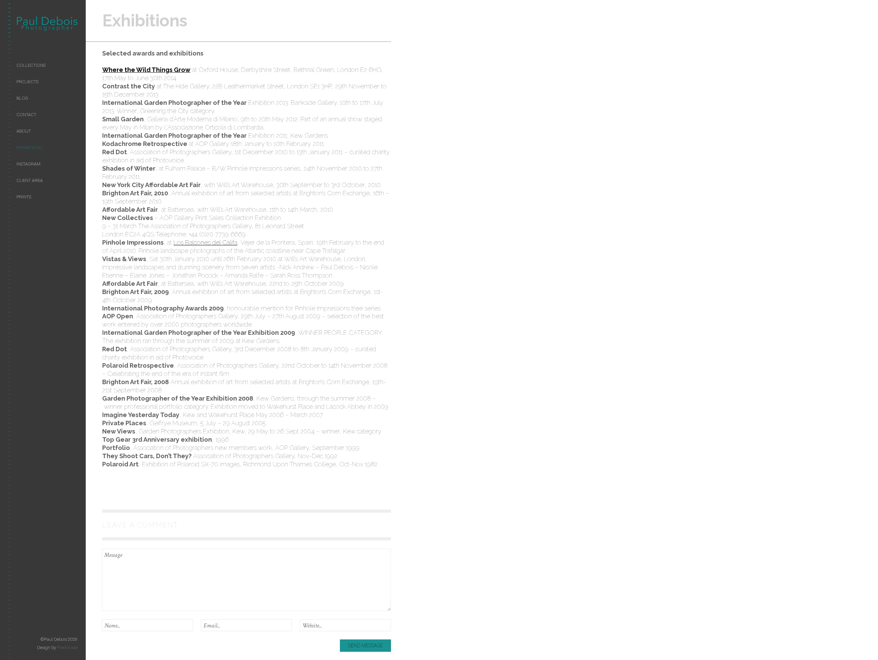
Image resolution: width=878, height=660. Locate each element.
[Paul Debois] (47, 25)
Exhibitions (29, 147)
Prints (23, 196)
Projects (27, 81)
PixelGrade (67, 647)
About (23, 131)
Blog (22, 98)
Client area (29, 180)
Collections (31, 65)
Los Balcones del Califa (205, 242)
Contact (26, 114)
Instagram (28, 164)
